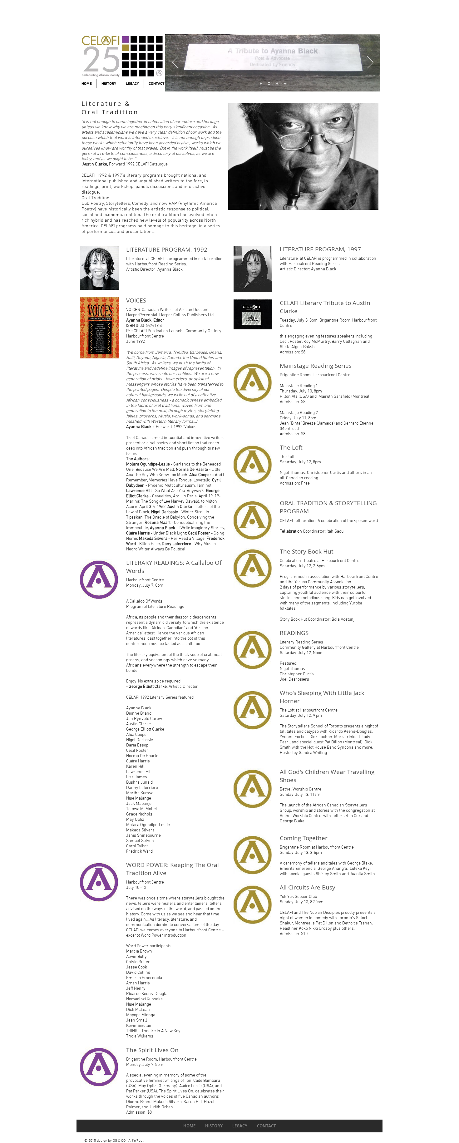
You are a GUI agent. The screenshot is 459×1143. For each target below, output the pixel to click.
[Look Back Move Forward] (277, 83)
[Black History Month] (285, 83)
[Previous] (175, 62)
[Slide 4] (261, 83)
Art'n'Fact (136, 1141)
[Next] (370, 62)
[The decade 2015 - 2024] (269, 83)
